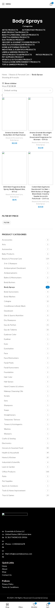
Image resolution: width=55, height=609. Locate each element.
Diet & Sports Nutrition (13, 315)
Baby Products (8, 254)
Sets (6, 400)
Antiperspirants (10, 273)
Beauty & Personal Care (12, 259)
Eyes (6, 344)
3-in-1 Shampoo (10, 263)
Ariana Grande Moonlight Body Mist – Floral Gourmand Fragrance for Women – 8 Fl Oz (41, 136)
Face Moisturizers (11, 358)
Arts (4, 244)
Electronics (6, 443)
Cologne (7, 301)
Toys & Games (8, 495)
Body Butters (9, 282)
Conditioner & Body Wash (14, 306)
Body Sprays (9, 287)
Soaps (6, 410)
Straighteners (10, 415)
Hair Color (8, 377)
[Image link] (15, 520)
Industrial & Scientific (11, 462)
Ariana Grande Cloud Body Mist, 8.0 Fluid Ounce (14, 133)
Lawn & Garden (8, 467)
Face (6, 353)
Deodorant (8, 311)
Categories (28, 26)
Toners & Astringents (13, 424)
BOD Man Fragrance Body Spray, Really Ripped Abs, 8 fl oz (14, 189)
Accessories (7, 240)
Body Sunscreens (11, 292)
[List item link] (27, 544)
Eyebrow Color (10, 334)
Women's (8, 434)
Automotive (7, 249)
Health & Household (10, 452)
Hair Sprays (8, 381)
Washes (7, 429)
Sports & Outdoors (10, 486)
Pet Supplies (7, 481)
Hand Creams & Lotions (14, 386)
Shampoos (8, 405)
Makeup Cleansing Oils (13, 391)
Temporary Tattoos (12, 419)
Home (4, 74)
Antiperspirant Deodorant (15, 268)
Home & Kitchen (9, 457)
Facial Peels (9, 363)
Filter (6, 222)
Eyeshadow (9, 348)
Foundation (8, 372)
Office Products (8, 471)
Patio (4, 476)
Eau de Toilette (10, 329)
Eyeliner (7, 339)
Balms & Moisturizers (12, 277)
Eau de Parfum (10, 325)
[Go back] (27, 13)
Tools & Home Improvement (13, 490)
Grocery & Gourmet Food (12, 448)
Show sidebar (11, 83)
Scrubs (7, 396)
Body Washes (9, 296)
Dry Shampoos (10, 320)
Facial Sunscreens (11, 367)
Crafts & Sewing (9, 438)
